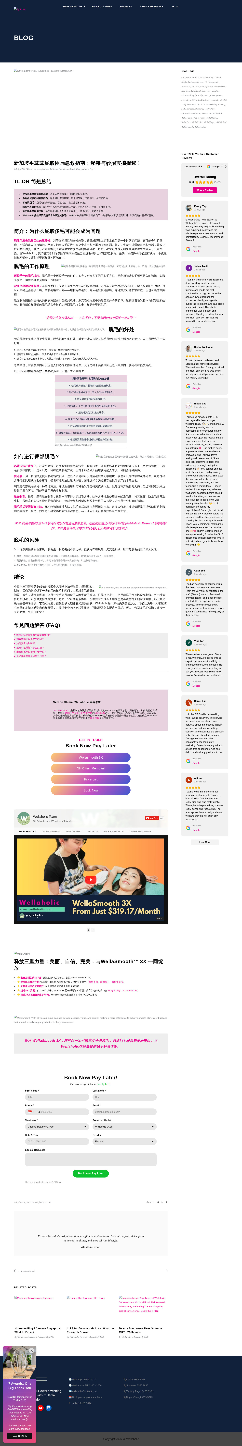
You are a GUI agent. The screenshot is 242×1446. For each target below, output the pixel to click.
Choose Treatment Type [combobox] (41, 1126)
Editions (85, 169)
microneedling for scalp (192, 95)
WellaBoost (207, 113)
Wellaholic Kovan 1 (78, 1337)
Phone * (29, 1105)
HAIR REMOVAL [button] (28, 831)
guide (215, 82)
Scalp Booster (187, 104)
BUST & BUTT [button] (74, 831)
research (214, 100)
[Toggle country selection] (31, 1112)
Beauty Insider (129, 990)
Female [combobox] (99, 1141)
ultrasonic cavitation (190, 113)
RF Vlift (223, 100)
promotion (186, 100)
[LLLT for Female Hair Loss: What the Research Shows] (91, 1309)
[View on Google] (189, 208)
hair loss (195, 86)
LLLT (198, 91)
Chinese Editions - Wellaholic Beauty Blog (61, 169)
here (99, 1397)
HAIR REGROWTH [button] (113, 831)
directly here (103, 1084)
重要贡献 (94, 718)
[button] (17, 879)
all (15, 1202)
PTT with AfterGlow (201, 100)
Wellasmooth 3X (91, 757)
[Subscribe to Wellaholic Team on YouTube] (154, 818)
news (206, 95)
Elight (184, 82)
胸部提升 (104, 982)
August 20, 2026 (46, 1337)
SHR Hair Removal (91, 768)
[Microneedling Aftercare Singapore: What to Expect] (38, 1309)
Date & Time (32, 1135)
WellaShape (209, 122)
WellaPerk (186, 122)
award (188, 77)
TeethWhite (209, 109)
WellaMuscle (211, 118)
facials (191, 82)
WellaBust (217, 113)
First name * (32, 1090)
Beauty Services (34, 169)
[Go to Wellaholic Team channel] (23, 818)
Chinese (21, 1202)
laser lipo (185, 91)
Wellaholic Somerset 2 (27, 1337)
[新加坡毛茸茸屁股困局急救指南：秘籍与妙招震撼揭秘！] (90, 1224)
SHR (183, 109)
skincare (190, 109)
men (203, 91)
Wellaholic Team (45, 816)
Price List (91, 779)
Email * (97, 1105)
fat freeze (199, 82)
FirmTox (208, 82)
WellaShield (221, 122)
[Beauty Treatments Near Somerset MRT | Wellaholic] (143, 1309)
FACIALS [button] (93, 831)
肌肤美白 (93, 982)
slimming (199, 109)
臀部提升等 (117, 982)
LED (193, 91)
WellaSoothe (200, 127)
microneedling (213, 91)
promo (219, 95)
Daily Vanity (114, 990)
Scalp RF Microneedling (206, 104)
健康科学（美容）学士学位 (78, 713)
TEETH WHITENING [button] (140, 831)
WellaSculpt (197, 122)
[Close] (31, 1350)
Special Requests (35, 1149)
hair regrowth (206, 86)
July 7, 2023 (19, 169)
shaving (221, 104)
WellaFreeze (199, 118)
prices (212, 95)
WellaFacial (186, 118)
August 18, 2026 (97, 1337)
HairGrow (185, 86)
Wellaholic (134, 523)
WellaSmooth (45, 1202)
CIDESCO (100, 713)
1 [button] (88, 930)
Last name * (99, 1090)
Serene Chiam (60, 710)
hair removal (32, 1202)
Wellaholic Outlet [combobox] (104, 1126)
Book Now (90, 790)
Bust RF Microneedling (202, 77)
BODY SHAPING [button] (51, 831)
